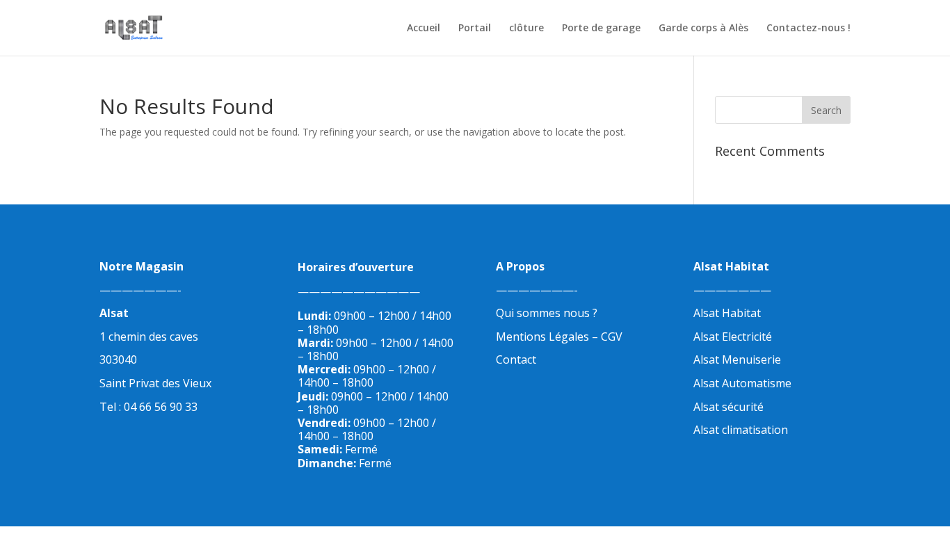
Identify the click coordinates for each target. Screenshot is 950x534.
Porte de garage (601, 28)
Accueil (423, 28)
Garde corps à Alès (703, 28)
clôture (526, 28)
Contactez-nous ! (808, 28)
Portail (474, 28)
